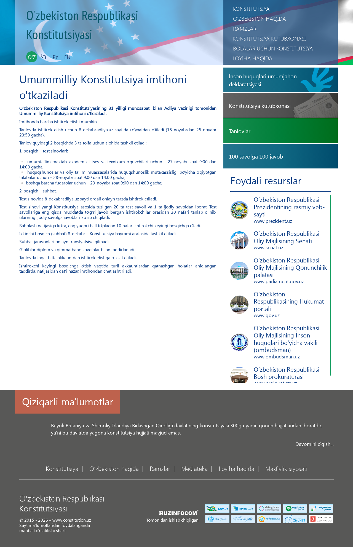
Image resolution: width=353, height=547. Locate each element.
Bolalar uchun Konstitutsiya (273, 48)
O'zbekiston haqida (259, 18)
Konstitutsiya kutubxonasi (269, 38)
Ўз (43, 56)
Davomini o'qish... (314, 443)
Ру (55, 56)
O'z (32, 56)
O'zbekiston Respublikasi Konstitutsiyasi (82, 25)
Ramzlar (244, 28)
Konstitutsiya (251, 8)
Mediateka (194, 468)
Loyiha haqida (252, 58)
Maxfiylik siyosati (286, 468)
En (67, 56)
